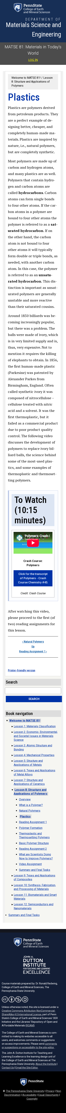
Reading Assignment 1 (33, 651)
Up (33, 646)
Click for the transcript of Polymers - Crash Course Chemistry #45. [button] (33, 578)
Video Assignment (30, 864)
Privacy (50, 1091)
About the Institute (46, 1064)
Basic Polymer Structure (34, 843)
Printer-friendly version (21, 670)
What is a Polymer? (31, 805)
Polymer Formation (30, 828)
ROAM (30, 1025)
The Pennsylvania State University (25, 1091)
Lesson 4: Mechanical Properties (34, 755)
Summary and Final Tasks (34, 870)
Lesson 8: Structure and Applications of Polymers (32, 81)
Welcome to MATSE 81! (26, 77)
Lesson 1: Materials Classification (35, 726)
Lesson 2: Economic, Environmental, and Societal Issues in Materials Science (36, 736)
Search (34, 699)
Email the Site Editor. (26, 1067)
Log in (33, 60)
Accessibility (29, 1094)
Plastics (25, 816)
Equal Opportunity (48, 1094)
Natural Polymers (33, 641)
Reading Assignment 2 (33, 848)
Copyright (32, 1098)
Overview (25, 799)
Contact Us (8, 1067)
